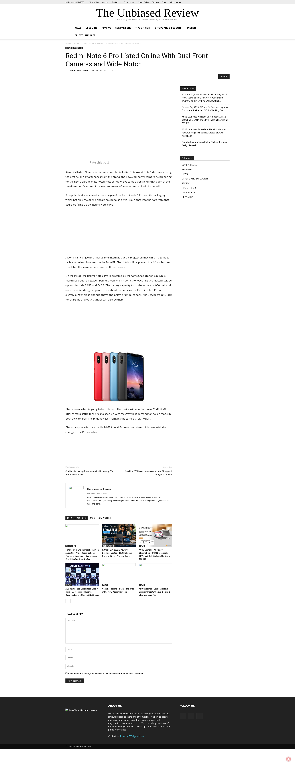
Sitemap (155, 2)
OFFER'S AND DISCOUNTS (195, 178)
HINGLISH (191, 27)
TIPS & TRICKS (189, 187)
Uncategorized (189, 192)
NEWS (78, 27)
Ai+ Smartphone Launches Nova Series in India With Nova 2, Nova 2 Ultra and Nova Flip (154, 592)
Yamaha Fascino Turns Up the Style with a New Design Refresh (204, 144)
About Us (105, 2)
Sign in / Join (94, 2)
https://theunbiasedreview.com (98, 493)
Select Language (176, 2)
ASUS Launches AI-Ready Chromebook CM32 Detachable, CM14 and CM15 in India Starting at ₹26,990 (205, 120)
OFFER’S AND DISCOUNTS (168, 27)
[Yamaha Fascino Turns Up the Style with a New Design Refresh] (119, 574)
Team (164, 2)
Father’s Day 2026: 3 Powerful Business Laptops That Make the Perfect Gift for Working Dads (117, 553)
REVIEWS (106, 27)
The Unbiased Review (78, 70)
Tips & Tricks (143, 27)
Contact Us (116, 2)
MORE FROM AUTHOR (101, 518)
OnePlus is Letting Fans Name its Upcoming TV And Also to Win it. (89, 473)
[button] (226, 28)
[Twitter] (227, 2)
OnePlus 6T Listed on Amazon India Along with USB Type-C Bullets (148, 473)
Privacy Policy (143, 2)
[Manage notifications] (288, 759)
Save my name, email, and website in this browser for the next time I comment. (106, 673)
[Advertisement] (118, 232)
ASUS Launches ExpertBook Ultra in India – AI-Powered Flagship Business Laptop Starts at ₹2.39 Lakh (82, 592)
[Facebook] (217, 2)
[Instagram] (222, 2)
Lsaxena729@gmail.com (132, 736)
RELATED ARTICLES (77, 518)
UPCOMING (91, 27)
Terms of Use (129, 2)
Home (68, 43)
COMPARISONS (123, 27)
